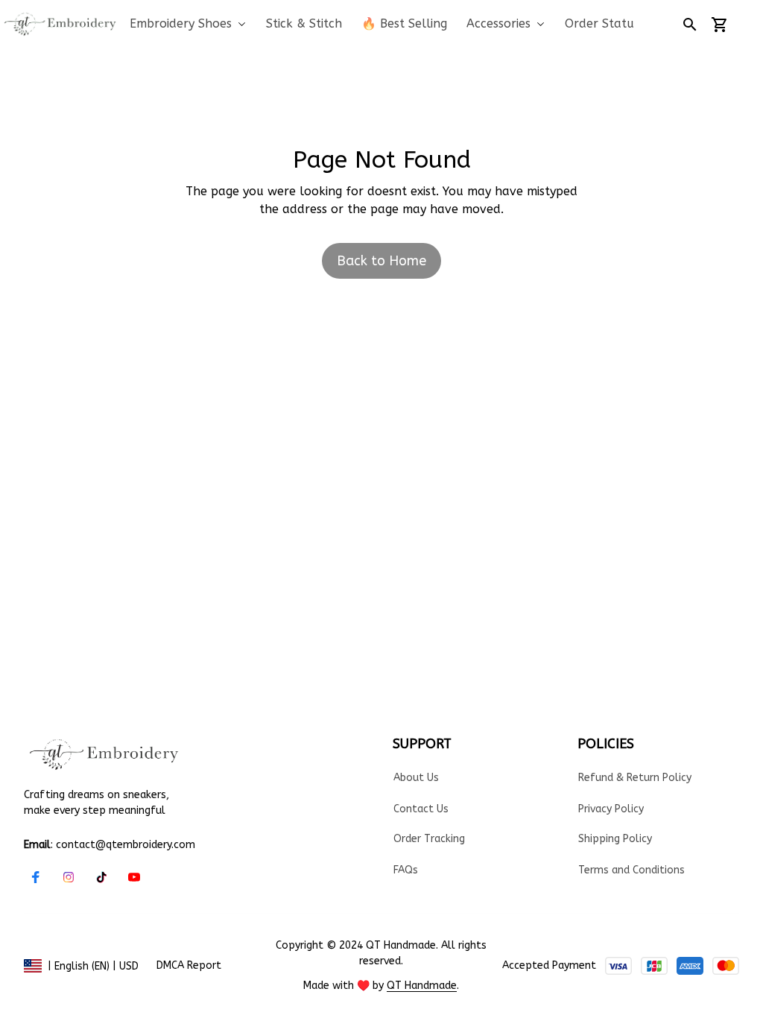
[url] (422, 986)
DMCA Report (188, 965)
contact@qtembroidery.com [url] (125, 844)
